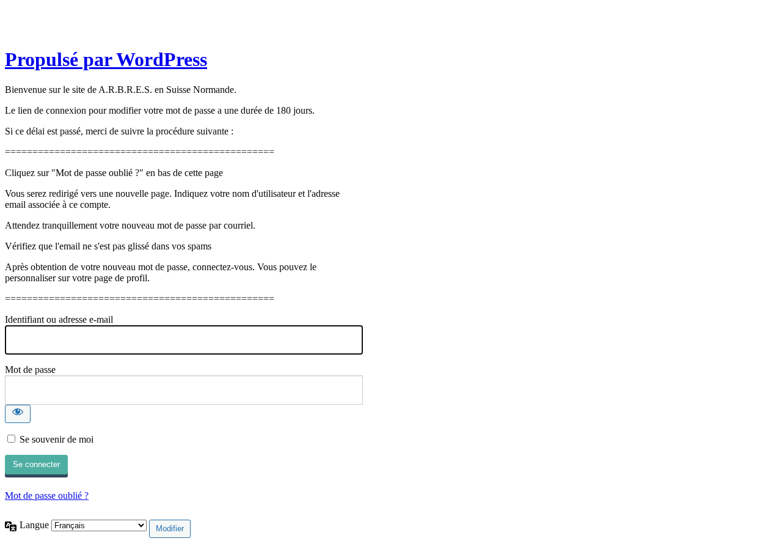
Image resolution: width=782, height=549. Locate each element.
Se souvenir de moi (56, 439)
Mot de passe (30, 369)
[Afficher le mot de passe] (18, 414)
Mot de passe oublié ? (47, 495)
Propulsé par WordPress (106, 59)
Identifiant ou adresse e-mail (59, 319)
